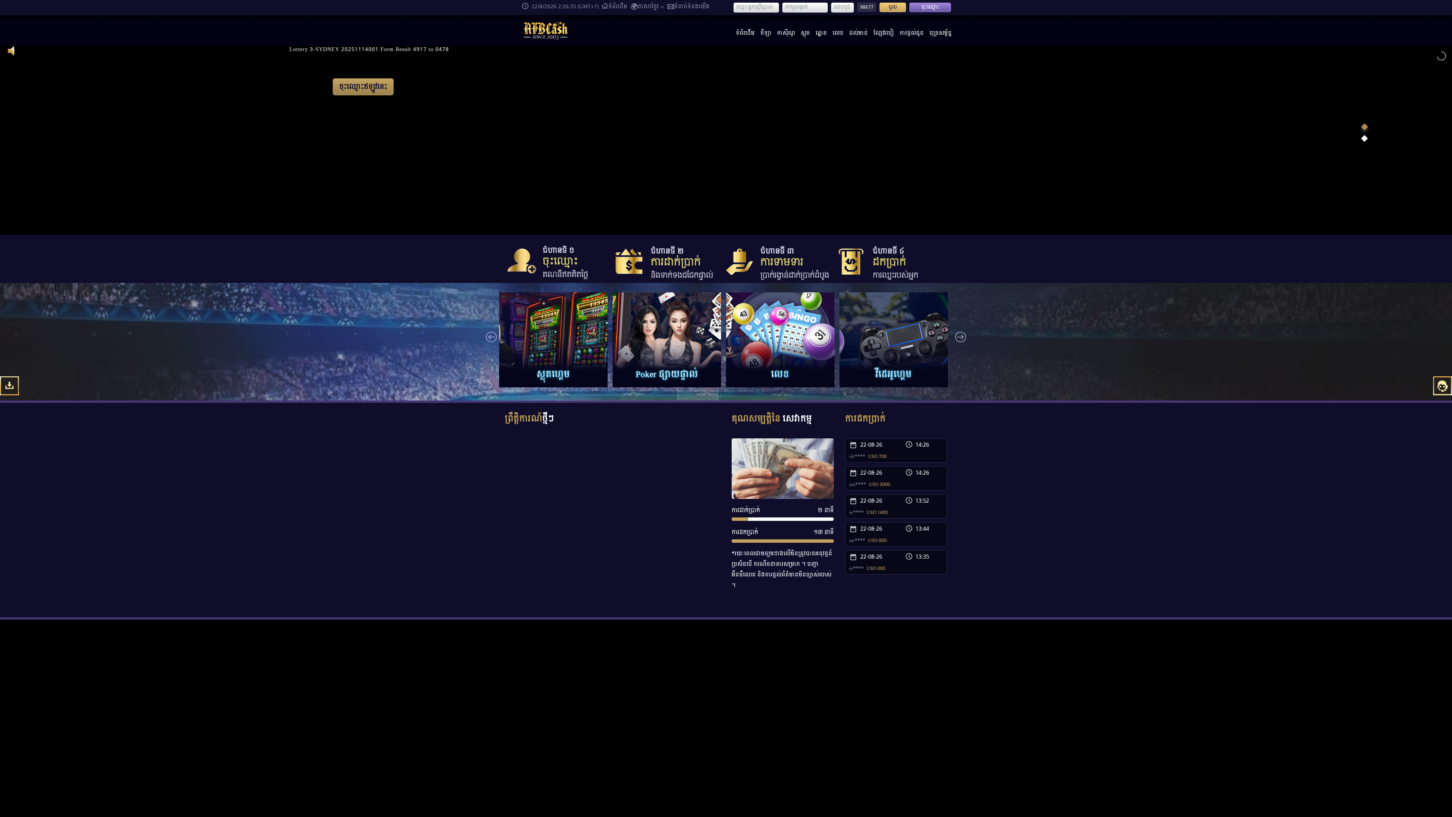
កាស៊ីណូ (786, 33)
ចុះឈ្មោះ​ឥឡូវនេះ (276, 192)
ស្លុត (805, 33)
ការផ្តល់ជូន (912, 33)
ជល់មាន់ (858, 33)
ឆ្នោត (821, 33)
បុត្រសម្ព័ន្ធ (940, 33)
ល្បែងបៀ (883, 33)
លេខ (838, 33)
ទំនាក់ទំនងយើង (692, 6)
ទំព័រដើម (617, 6)
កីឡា (765, 33)
